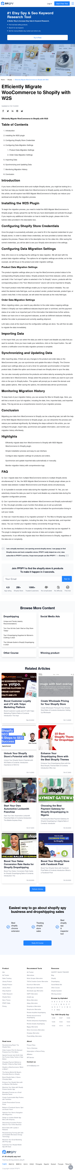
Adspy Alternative (32, 1003)
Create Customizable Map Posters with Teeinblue (13, 1098)
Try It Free (37, 37)
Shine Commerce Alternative (36, 1030)
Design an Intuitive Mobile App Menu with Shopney (11, 1118)
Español (46, 1164)
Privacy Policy (31, 1045)
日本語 (32, 1164)
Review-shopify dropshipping (36, 1024)
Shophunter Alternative (34, 1009)
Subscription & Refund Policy (36, 1051)
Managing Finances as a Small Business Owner (11, 1093)
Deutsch (53, 1164)
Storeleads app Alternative (35, 991)
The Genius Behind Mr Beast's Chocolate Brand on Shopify (11, 1073)
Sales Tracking (6, 978)
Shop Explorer (6, 991)
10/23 (68, 1022)
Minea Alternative (32, 1000)
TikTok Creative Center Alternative (37, 981)
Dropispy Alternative (33, 1033)
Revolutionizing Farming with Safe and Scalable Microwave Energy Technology (12, 1134)
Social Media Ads (56, 984)
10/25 (53, 1022)
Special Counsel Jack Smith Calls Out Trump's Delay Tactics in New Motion (12, 1057)
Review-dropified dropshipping (36, 1012)
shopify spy (30, 997)
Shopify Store (6, 997)
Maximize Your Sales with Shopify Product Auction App (12, 1088)
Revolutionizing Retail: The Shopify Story (10, 1046)
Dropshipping (55, 981)
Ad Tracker (5, 975)
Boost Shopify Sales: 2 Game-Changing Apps (11, 1078)
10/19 (61, 1026)
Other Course (55, 988)
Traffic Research (7, 994)
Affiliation (29, 1054)
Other (58, 1010)
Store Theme (6, 1000)
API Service (30, 1057)
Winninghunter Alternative (35, 988)
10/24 (61, 1022)
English (4, 1164)
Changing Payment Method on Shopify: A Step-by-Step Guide (11, 1063)
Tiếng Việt (68, 1164)
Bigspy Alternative (32, 1027)
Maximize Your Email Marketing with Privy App (12, 1141)
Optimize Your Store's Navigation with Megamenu (12, 1113)
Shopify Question (56, 991)
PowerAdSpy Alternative (34, 1036)
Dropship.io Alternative (34, 1006)
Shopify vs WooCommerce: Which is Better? (12, 1068)
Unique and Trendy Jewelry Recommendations (13, 622)
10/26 (68, 1018)
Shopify (9, 80)
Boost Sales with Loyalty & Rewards (10, 1129)
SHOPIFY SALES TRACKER (60, 972)
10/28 (53, 1018)
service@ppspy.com (33, 1066)
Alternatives (30, 975)
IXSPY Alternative (32, 994)
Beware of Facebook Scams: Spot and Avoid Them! (12, 1108)
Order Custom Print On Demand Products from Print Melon (12, 1051)
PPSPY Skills (6, 1003)
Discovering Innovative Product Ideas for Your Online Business (11, 1123)
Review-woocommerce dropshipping (34, 1016)
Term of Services (32, 1048)
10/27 (61, 1018)
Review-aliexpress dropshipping (36, 1021)
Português (39, 1164)
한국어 (26, 1164)
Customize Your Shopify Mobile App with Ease (12, 1146)
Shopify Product (7, 984)
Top (71, 1167)
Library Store (6, 988)
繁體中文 (19, 1164)
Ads (3, 972)
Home (3, 80)
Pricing (4, 1006)
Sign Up (67, 579)
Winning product (56, 994)
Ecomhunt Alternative (33, 984)
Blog (52, 975)
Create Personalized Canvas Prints (11, 1103)
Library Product (7, 981)
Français (60, 1164)
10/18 (68, 1026)
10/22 (53, 1026)
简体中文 (11, 1164)
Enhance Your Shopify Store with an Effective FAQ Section (12, 1083)
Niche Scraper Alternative (35, 978)
